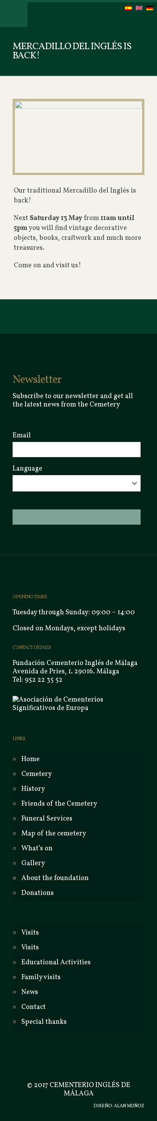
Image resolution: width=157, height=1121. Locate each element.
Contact (33, 1007)
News (29, 992)
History (33, 789)
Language (27, 469)
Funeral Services (46, 819)
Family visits (41, 977)
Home (30, 759)
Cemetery (36, 774)
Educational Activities (56, 962)
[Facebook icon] (41, 1106)
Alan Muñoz (129, 1106)
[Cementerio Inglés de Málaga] (75, 13)
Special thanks (44, 1022)
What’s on (37, 848)
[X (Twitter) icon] (49, 1106)
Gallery (33, 863)
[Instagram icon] (57, 1106)
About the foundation (55, 878)
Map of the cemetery (53, 833)
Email (22, 436)
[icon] (65, 1106)
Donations (37, 893)
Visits (30, 947)
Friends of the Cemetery (59, 804)
